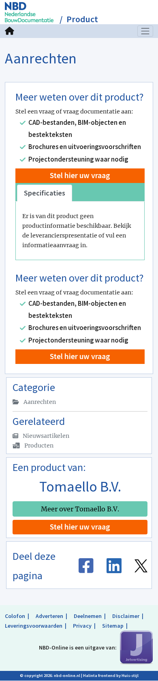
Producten (38, 445)
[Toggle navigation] (145, 31)
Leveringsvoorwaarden (33, 625)
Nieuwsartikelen (45, 435)
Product (82, 19)
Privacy (82, 625)
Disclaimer (125, 616)
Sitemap (113, 625)
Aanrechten (39, 402)
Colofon (15, 616)
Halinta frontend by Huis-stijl (111, 675)
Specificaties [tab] (44, 193)
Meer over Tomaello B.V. (80, 509)
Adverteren (49, 616)
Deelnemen (88, 616)
